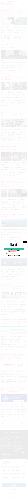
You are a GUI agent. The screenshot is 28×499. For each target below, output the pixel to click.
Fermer (25, 242)
